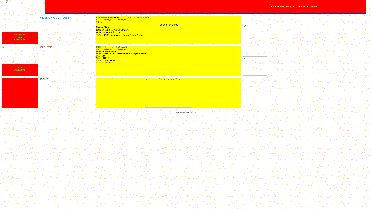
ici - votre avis (141, 17)
